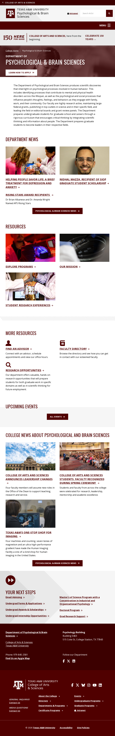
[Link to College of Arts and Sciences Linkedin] (100, 685)
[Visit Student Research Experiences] (30, 286)
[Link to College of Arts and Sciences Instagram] (88, 685)
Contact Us (14, 702)
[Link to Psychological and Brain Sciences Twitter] (68, 661)
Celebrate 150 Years (94, 37)
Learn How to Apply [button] (20, 72)
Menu (102, 25)
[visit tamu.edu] (11, 13)
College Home (12, 50)
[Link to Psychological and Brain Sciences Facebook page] (64, 661)
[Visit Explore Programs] (30, 247)
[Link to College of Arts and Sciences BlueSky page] (83, 685)
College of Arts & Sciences (19, 642)
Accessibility (66, 727)
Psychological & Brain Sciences (33, 15)
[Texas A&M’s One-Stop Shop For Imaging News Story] (30, 513)
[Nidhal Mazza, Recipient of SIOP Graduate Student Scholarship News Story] (84, 160)
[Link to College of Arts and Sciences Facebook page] (72, 685)
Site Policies (83, 727)
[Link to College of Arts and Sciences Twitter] (77, 685)
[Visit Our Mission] (84, 247)
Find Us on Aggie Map (18, 658)
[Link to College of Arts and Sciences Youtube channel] (94, 685)
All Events (56, 416)
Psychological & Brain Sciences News (55, 211)
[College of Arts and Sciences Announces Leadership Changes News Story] (30, 456)
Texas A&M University (17, 645)
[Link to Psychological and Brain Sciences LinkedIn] (73, 661)
